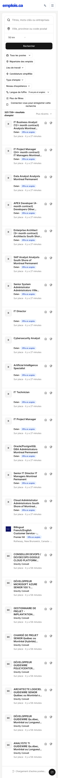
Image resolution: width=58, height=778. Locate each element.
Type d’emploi (13, 80)
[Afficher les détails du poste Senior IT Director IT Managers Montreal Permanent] (29, 482)
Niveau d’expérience (16, 86)
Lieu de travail (13, 67)
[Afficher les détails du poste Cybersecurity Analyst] (29, 347)
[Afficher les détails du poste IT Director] (29, 320)
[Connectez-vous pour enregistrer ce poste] (45, 123)
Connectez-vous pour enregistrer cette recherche (31, 104)
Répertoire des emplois (21, 61)
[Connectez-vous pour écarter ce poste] (50, 123)
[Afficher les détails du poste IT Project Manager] (29, 428)
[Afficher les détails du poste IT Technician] (29, 401)
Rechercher (29, 46)
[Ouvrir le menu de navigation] (52, 5)
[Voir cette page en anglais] (45, 5)
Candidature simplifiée (21, 73)
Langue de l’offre (27, 92)
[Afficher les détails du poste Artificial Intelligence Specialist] (29, 374)
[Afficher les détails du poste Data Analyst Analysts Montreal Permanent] (29, 185)
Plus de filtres (17, 98)
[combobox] (31, 20)
